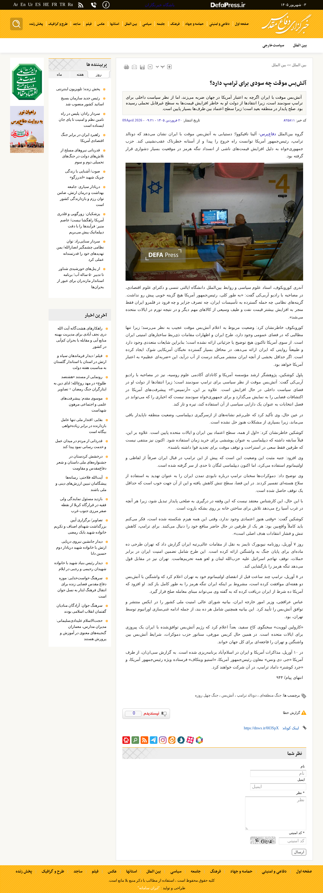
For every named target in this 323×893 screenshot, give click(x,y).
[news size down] (150, 67)
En (23, 4)
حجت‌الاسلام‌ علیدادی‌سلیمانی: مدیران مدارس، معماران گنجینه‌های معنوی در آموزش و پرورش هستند (81, 629)
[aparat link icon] (190, 740)
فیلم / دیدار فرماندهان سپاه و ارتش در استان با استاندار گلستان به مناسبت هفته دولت (80, 361)
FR (54, 4)
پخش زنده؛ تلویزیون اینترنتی (78, 89)
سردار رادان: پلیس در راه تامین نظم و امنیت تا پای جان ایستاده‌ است (81, 119)
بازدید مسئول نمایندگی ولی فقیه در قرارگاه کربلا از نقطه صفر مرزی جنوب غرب (83, 505)
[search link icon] (135, 740)
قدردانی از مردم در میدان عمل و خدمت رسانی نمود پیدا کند (80, 444)
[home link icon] (126, 740)
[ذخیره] (142, 67)
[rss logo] (81, 5)
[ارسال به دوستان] (134, 67)
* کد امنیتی (297, 833)
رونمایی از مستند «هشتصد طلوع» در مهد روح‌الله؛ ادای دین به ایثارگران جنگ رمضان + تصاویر (80, 383)
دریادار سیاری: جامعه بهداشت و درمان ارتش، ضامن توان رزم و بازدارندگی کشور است (80, 195)
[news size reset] (160, 67)
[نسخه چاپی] (126, 67)
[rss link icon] (144, 740)
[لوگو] (286, 34)
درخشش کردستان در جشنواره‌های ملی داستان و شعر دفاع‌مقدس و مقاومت (81, 462)
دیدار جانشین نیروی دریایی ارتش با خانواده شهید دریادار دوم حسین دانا (81, 547)
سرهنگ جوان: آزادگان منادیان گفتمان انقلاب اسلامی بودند (81, 608)
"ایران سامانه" (149, 888)
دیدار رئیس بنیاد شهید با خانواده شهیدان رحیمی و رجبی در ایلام (80, 566)
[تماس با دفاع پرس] (93, 5)
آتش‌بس (227, 695)
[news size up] (169, 67)
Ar (15, 4)
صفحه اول (304, 871)
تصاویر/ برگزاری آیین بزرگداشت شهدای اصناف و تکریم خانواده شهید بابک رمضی (80, 526)
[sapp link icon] (181, 740)
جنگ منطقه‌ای (270, 695)
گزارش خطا (291, 713)
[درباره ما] (106, 4)
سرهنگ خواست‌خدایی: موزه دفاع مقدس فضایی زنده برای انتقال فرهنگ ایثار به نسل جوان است (81, 587)
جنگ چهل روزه (206, 695)
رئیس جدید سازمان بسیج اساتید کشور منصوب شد (82, 101)
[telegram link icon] (153, 740)
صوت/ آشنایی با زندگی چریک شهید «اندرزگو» (84, 174)
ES (38, 4)
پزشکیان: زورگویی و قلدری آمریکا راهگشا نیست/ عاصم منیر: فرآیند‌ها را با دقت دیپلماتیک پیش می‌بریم (80, 223)
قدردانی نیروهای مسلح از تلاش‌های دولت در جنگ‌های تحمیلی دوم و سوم (82, 156)
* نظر (300, 793)
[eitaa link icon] (172, 740)
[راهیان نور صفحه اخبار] (27, 129)
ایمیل (301, 779)
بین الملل (299, 65)
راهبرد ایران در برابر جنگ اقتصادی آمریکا (82, 137)
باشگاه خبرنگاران (160, 5)
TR (62, 4)
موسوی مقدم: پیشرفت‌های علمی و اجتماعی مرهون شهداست (83, 404)
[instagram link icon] (163, 740)
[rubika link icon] (199, 740)
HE (46, 4)
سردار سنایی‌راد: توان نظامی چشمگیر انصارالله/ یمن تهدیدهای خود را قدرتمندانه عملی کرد (80, 250)
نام (303, 766)
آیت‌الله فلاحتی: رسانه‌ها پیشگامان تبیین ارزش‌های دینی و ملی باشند (81, 483)
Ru (70, 4)
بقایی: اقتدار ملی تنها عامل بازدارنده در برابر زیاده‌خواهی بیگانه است (83, 425)
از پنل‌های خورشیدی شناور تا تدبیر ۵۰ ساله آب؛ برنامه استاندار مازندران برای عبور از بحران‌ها (80, 277)
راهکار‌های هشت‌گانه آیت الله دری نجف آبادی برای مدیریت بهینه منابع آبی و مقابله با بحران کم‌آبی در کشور (80, 337)
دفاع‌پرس (268, 133)
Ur (30, 4)
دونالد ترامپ (246, 695)
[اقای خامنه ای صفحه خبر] (27, 82)
